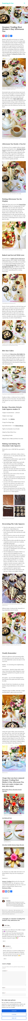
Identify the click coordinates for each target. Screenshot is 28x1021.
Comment (4, 970)
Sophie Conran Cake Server (18, 258)
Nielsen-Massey (19, 425)
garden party (8, 912)
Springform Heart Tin (7, 266)
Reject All (14, 1018)
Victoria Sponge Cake (11, 265)
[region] (14, 1009)
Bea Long (7, 925)
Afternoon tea (4, 911)
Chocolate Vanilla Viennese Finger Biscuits (13, 845)
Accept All (14, 1010)
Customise (14, 1014)
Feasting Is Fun (7, 3)
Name (4, 987)
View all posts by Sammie (18, 905)
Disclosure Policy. (6, 888)
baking (9, 911)
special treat (12, 913)
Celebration (13, 911)
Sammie (11, 910)
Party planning (16, 912)
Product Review (18, 910)
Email (4, 992)
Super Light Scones (18, 98)
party (12, 912)
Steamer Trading (6, 881)
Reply (4, 941)
